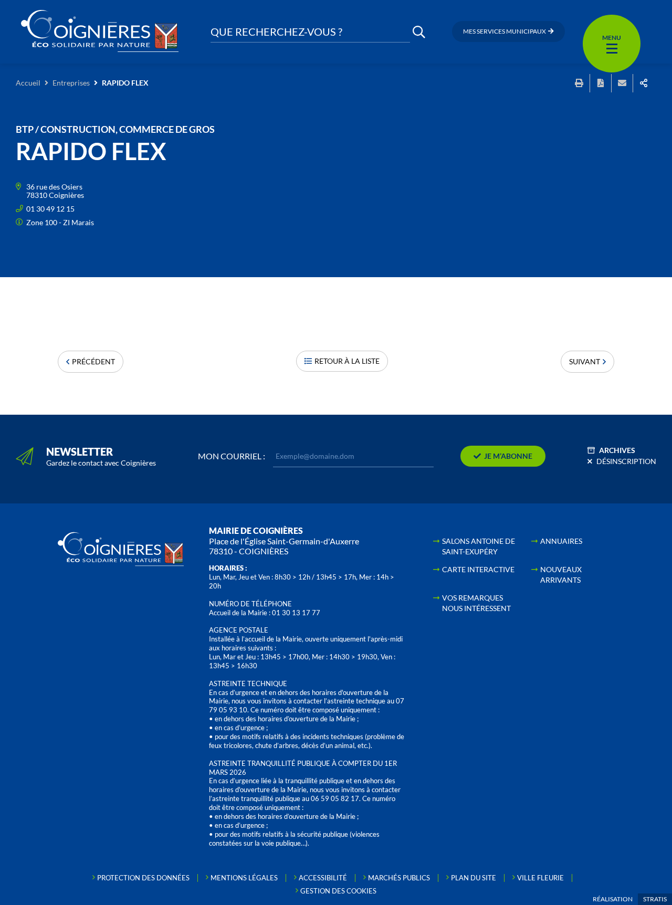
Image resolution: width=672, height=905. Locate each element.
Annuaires (561, 540)
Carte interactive (478, 569)
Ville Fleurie (540, 878)
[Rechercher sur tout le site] (419, 32)
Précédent (93, 361)
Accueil (28, 82)
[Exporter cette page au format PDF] (600, 83)
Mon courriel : (231, 456)
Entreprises (71, 82)
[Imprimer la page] (579, 83)
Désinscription (626, 461)
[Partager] (643, 83)
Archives (617, 450)
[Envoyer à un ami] (622, 83)
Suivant (584, 361)
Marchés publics (399, 878)
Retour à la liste (347, 360)
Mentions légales (244, 878)
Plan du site (473, 878)
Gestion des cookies (338, 891)
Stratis (655, 899)
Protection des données (143, 878)
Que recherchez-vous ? (276, 32)
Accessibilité (323, 878)
